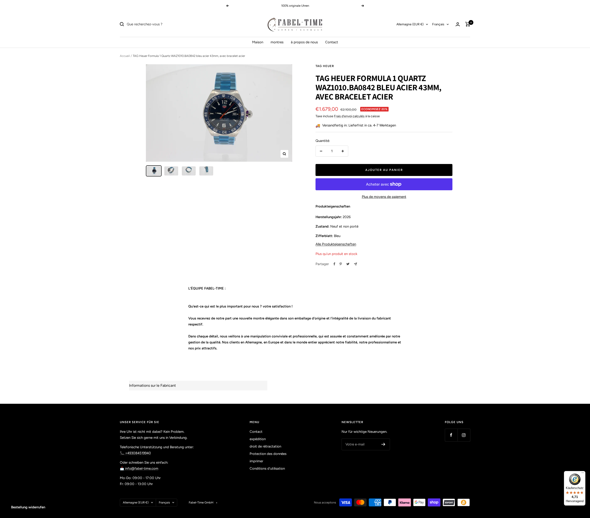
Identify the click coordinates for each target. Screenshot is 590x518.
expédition (258, 439)
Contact (331, 42)
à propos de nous (304, 42)
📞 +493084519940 (135, 453)
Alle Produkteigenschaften (336, 244)
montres (277, 42)
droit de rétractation (265, 446)
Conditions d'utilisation (267, 468)
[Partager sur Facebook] (334, 264)
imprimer (256, 461)
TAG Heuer (325, 66)
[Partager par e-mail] (355, 264)
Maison (257, 42)
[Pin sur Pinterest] (340, 264)
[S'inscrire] (383, 444)
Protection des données (268, 454)
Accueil (125, 56)
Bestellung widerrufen (28, 507)
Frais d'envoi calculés (349, 116)
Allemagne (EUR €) (410, 24)
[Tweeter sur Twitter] (348, 264)
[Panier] (467, 24)
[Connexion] (458, 24)
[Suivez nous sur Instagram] (463, 435)
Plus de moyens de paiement (384, 197)
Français (438, 24)
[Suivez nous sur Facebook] (451, 435)
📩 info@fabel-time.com (139, 468)
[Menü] (582, 474)
